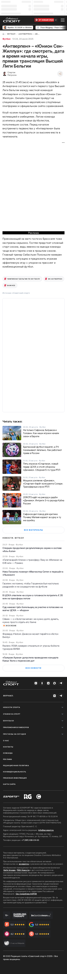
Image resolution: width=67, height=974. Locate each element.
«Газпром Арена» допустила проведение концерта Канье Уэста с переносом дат (30, 659)
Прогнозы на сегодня (14, 734)
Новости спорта (11, 707)
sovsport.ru (24, 864)
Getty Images (9, 870)
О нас (6, 741)
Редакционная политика (16, 765)
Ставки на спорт (11, 714)
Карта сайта (9, 784)
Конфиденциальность (14, 772)
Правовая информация (15, 778)
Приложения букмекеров (16, 727)
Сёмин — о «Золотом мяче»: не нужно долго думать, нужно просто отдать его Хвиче (30, 620)
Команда (8, 753)
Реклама (7, 759)
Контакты (8, 747)
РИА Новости (23, 870)
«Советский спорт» (21, 293)
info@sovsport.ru (46, 830)
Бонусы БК (8, 721)
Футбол (6, 39)
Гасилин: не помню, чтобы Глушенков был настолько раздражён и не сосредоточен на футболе (30, 585)
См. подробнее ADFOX (26, 894)
